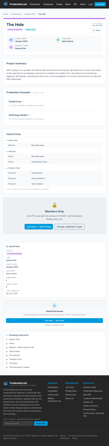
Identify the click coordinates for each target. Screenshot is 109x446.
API (75, 4)
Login (90, 4)
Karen (11, 343)
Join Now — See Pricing (39, 226)
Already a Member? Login (69, 226)
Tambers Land (15, 359)
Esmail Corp (15, 101)
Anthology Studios (18, 115)
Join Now (100, 4)
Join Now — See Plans (54, 320)
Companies (48, 4)
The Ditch (13, 363)
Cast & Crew (53, 394)
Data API (87, 394)
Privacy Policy (89, 409)
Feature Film (29, 14)
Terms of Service (90, 406)
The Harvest (14, 355)
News (68, 4)
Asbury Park (14, 339)
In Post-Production (15, 30)
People (59, 4)
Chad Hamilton (38, 178)
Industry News (89, 387)
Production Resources (92, 391)
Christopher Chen (39, 162)
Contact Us (88, 402)
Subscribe (40, 423)
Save (98, 30)
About (82, 4)
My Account (71, 394)
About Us (70, 398)
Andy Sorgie (37, 184)
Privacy (63, 435)
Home (5, 14)
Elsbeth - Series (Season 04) (21, 347)
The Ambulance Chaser (19, 367)
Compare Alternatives (92, 398)
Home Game (14, 351)
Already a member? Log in (54, 325)
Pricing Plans (71, 391)
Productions (35, 4)
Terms (74, 438)
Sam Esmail (36, 173)
